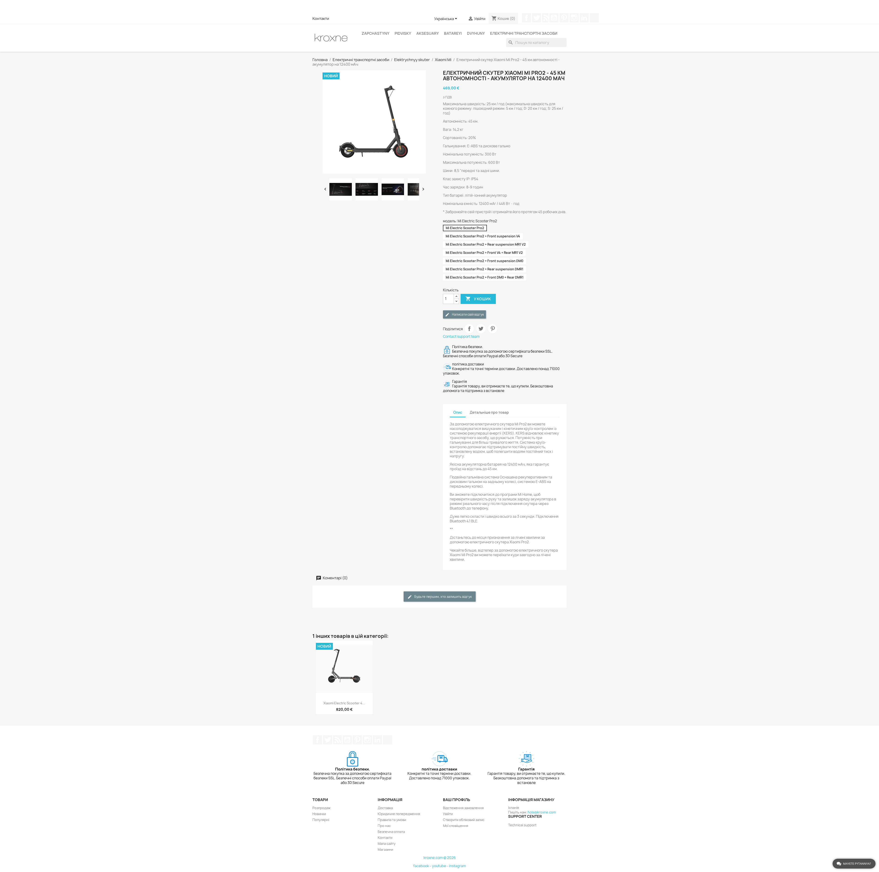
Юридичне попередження (399, 814)
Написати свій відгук (467, 314)
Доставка (385, 808)
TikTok (594, 17)
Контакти (320, 18)
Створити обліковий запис (463, 820)
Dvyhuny (476, 33)
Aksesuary (427, 33)
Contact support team (461, 336)
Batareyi (453, 33)
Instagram (574, 17)
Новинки (319, 814)
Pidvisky (403, 33)
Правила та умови (392, 820)
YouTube (554, 17)
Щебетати (536, 17)
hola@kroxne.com (542, 812)
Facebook (526, 17)
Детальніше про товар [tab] (489, 412)
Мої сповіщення (455, 826)
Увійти (448, 814)
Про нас (384, 826)
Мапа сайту (387, 843)
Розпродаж (321, 808)
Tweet (481, 328)
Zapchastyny (375, 33)
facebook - (422, 866)
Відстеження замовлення (463, 808)
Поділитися (469, 328)
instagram (457, 866)
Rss (545, 17)
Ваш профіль (456, 799)
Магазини (385, 849)
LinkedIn (584, 17)
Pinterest (564, 17)
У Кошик (478, 298)
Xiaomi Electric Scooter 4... (344, 703)
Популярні (320, 820)
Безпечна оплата (391, 831)
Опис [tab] (457, 412)
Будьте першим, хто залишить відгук (443, 596)
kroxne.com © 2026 (439, 857)
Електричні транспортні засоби (523, 33)
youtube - (440, 866)
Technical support (522, 825)
